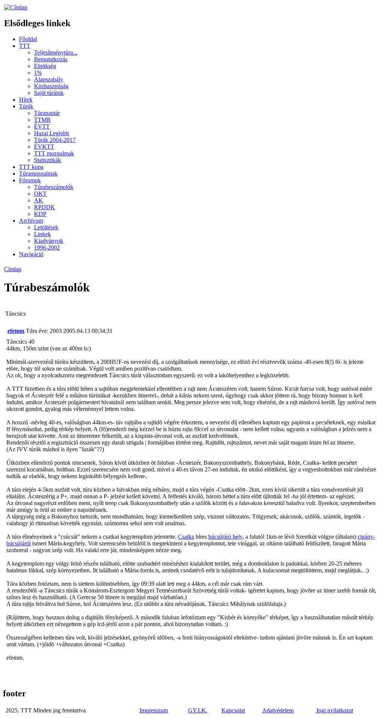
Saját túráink (49, 93)
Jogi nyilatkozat (334, 710)
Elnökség (45, 66)
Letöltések (46, 227)
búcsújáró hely (225, 536)
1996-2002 (47, 247)
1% (38, 72)
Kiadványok (48, 241)
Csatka (186, 536)
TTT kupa (31, 167)
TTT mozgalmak (54, 153)
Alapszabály (48, 79)
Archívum (31, 220)
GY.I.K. (197, 710)
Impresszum (154, 710)
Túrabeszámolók (53, 187)
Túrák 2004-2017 (55, 140)
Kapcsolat (233, 710)
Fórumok (30, 180)
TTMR (42, 120)
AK (38, 200)
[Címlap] (15, 7)
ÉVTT (42, 126)
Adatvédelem (278, 710)
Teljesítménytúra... (55, 52)
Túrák (26, 106)
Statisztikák (47, 160)
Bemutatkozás (50, 59)
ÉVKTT (44, 146)
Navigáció (31, 254)
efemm (15, 331)
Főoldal (28, 39)
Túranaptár (47, 113)
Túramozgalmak (38, 173)
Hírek (26, 99)
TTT (24, 46)
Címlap (12, 269)
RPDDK (44, 207)
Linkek (42, 234)
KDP (40, 214)
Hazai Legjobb (51, 133)
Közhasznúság (51, 86)
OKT (40, 194)
